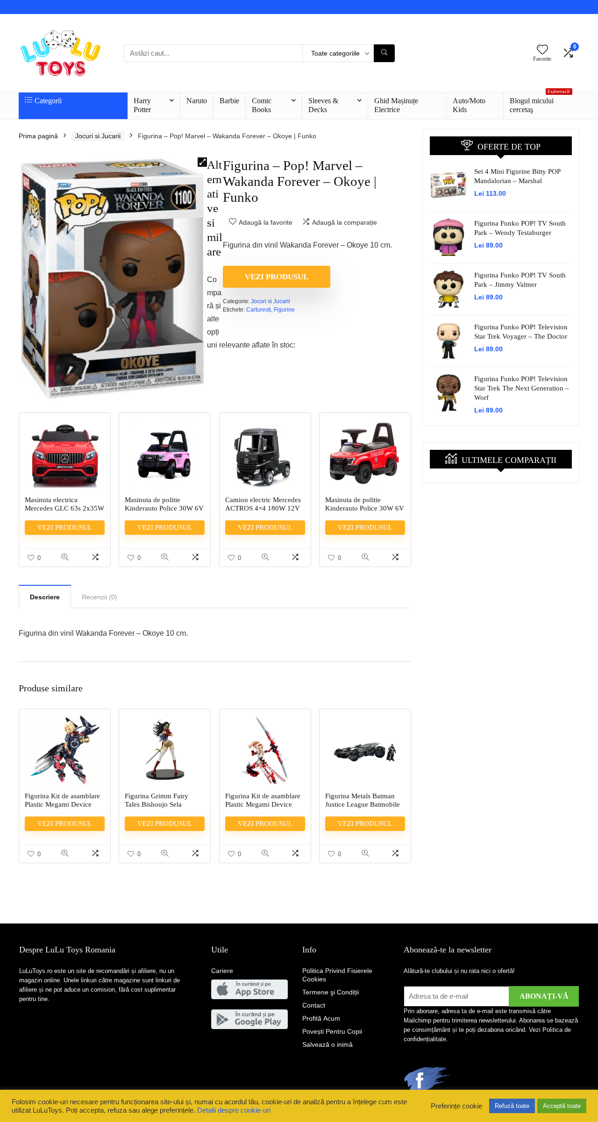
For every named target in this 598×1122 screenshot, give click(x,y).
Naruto (196, 101)
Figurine (284, 309)
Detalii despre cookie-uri (234, 1110)
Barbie (229, 101)
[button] (202, 162)
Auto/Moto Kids (469, 105)
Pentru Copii (332, 1031)
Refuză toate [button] (512, 1105)
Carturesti (258, 309)
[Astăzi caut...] (384, 53)
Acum (321, 1018)
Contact (313, 1005)
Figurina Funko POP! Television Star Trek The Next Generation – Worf (521, 388)
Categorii (48, 101)
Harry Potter (142, 105)
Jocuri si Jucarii (98, 136)
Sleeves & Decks (323, 105)
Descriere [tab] (45, 597)
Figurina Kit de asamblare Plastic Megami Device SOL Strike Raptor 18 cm (62, 804)
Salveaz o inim (327, 1044)
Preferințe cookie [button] (456, 1106)
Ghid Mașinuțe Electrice (396, 105)
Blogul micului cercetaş (540, 103)
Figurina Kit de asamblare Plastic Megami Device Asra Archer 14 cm (262, 804)
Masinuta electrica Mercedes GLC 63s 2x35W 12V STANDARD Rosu (64, 508)
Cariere (222, 970)
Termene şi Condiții (330, 992)
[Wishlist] (542, 50)
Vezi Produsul (276, 276)
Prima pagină (38, 136)
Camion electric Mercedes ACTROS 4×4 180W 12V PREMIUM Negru (263, 508)
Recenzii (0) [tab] (99, 597)
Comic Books (261, 105)
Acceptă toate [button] (562, 1105)
